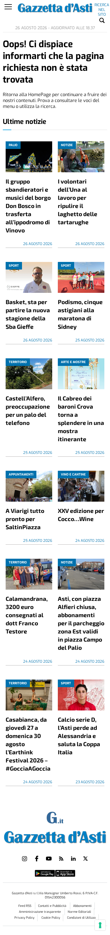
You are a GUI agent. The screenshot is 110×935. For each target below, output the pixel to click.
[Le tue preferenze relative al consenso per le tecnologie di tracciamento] (100, 925)
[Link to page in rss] (61, 858)
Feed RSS (25, 906)
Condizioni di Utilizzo (81, 918)
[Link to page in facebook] (36, 858)
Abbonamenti (82, 906)
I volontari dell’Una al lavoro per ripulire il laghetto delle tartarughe (77, 201)
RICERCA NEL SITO (101, 6)
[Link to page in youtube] (48, 858)
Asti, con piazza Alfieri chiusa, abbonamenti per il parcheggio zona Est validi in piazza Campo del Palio (81, 623)
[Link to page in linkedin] (73, 858)
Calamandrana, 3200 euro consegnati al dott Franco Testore (27, 615)
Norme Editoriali (79, 912)
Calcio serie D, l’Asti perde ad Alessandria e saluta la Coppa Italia (79, 735)
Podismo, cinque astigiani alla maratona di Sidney (80, 314)
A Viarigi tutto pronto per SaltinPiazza (25, 518)
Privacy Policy (24, 918)
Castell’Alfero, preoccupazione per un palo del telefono (28, 410)
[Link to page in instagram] (24, 858)
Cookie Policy (50, 918)
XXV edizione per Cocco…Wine (81, 514)
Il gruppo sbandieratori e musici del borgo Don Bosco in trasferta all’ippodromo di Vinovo (28, 206)
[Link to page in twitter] (85, 858)
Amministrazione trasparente (40, 912)
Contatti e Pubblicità (52, 906)
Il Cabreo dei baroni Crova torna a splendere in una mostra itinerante (81, 418)
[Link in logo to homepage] (55, 836)
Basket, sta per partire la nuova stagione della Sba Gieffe (28, 314)
